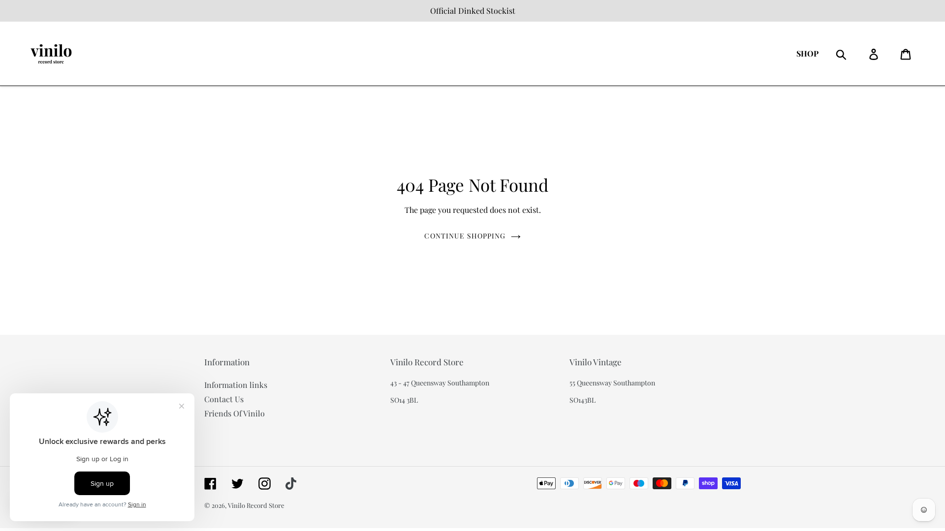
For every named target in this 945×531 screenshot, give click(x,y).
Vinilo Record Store (256, 505)
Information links (235, 385)
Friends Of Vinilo (234, 413)
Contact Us (224, 399)
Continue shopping (464, 235)
